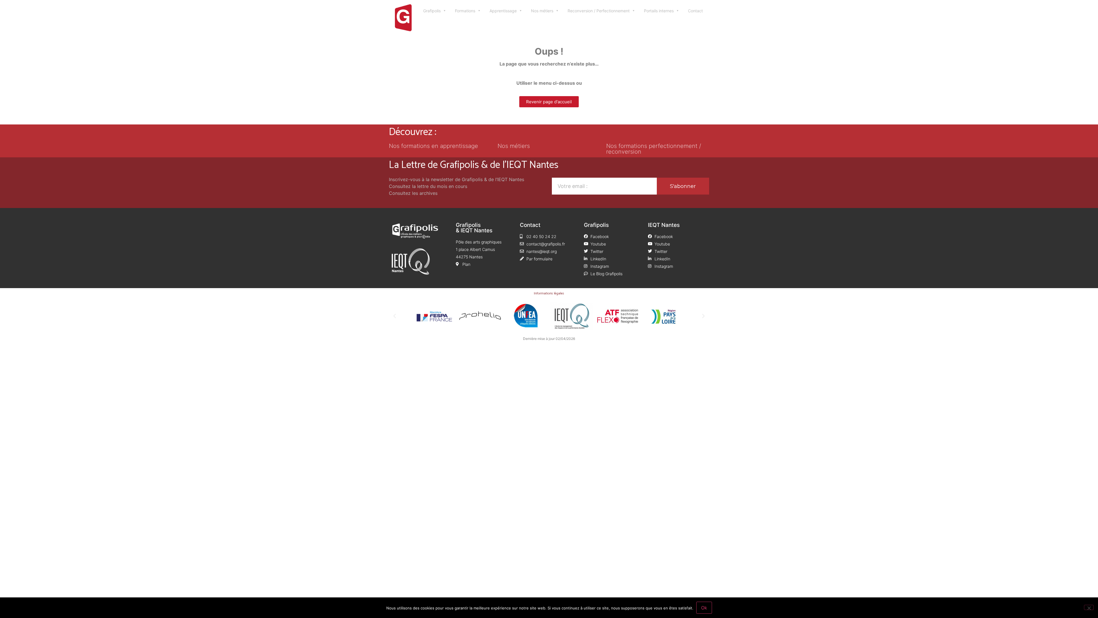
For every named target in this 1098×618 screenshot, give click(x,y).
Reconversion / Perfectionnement (599, 10)
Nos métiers (542, 10)
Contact (695, 10)
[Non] (1089, 607)
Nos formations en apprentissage (433, 145)
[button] (394, 316)
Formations (465, 10)
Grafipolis (432, 10)
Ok (704, 608)
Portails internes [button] (659, 10)
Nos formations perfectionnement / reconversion (653, 148)
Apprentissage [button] (503, 10)
